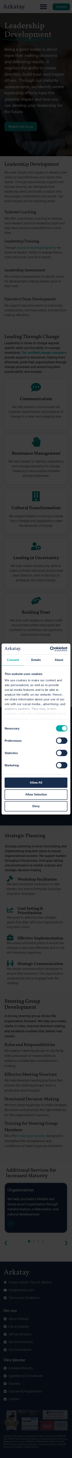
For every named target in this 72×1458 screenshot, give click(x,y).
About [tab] (59, 660)
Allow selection (36, 794)
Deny (36, 806)
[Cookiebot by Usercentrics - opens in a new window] (50, 649)
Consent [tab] (13, 660)
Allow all (36, 782)
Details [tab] (36, 660)
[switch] (61, 740)
